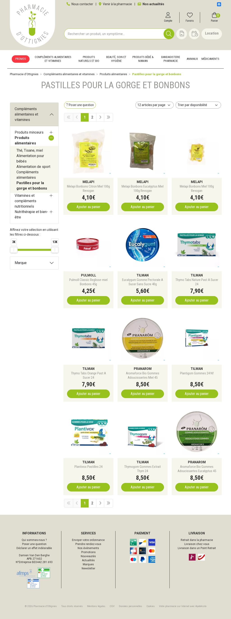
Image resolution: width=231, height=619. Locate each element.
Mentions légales (96, 606)
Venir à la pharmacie (117, 4)
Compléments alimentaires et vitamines (26, 114)
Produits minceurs (29, 132)
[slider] (14, 250)
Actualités (88, 560)
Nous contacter (82, 4)
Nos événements (88, 548)
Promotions (88, 552)
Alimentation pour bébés (30, 158)
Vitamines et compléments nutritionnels (25, 201)
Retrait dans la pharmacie (197, 540)
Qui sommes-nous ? (34, 540)
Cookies (150, 606)
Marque (21, 263)
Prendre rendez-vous (88, 544)
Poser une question (34, 544)
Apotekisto (182, 606)
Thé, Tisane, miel (29, 150)
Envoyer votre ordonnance (88, 540)
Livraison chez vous (196, 544)
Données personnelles (130, 606)
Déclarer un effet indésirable (34, 548)
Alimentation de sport (33, 167)
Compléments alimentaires (27, 175)
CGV (112, 606)
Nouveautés (88, 556)
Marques (88, 564)
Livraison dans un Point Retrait (197, 548)
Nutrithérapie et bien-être (31, 214)
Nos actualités (153, 4)
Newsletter (88, 568)
